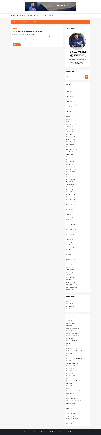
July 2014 (68, 151)
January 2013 (69, 197)
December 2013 (70, 169)
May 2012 (68, 217)
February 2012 (70, 222)
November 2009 (70, 287)
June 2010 (69, 269)
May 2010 (68, 272)
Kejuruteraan (69, 365)
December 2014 (70, 141)
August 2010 (69, 264)
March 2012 (69, 219)
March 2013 (69, 192)
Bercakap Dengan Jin (72, 328)
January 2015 (69, 139)
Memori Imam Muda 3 (72, 380)
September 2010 (70, 262)
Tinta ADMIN (69, 413)
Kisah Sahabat (70, 375)
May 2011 (68, 242)
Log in (68, 301)
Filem (67, 345)
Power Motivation (71, 396)
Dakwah (68, 338)
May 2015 (68, 129)
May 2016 (68, 121)
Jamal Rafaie (16, 34)
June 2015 (69, 126)
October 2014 (70, 146)
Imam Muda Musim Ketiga (73, 358)
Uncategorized (70, 423)
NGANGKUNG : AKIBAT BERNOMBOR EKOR (28, 31)
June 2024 (69, 101)
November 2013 (70, 171)
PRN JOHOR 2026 (71, 398)
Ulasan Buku (69, 421)
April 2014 (68, 159)
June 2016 (69, 119)
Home (13, 15)
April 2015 (68, 131)
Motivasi (15, 28)
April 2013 (68, 189)
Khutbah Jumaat (70, 370)
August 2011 (69, 234)
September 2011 (70, 232)
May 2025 (68, 99)
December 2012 (70, 199)
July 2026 (68, 89)
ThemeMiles (73, 431)
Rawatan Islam (70, 403)
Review (68, 408)
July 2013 (68, 181)
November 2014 (70, 144)
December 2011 (70, 227)
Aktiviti (68, 320)
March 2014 (69, 161)
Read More (16, 44)
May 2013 (68, 187)
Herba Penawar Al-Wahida (73, 350)
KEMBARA (69, 368)
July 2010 (68, 267)
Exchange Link (38, 15)
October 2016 (69, 116)
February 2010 (70, 279)
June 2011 (68, 239)
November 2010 (70, 257)
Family (68, 343)
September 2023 (70, 104)
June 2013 (69, 184)
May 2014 (68, 156)
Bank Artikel (20, 15)
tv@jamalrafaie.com (71, 418)
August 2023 (69, 106)
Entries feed (69, 304)
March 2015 (69, 134)
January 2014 (69, 166)
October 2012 (69, 204)
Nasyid (68, 385)
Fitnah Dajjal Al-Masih (72, 348)
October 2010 (70, 259)
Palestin (68, 388)
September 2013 (70, 176)
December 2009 (70, 284)
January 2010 (69, 282)
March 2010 (69, 277)
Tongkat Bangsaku (71, 416)
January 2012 (69, 224)
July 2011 (68, 237)
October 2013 (69, 174)
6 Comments (33, 34)
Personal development (72, 391)
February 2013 (70, 194)
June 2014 (69, 154)
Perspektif (69, 393)
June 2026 (69, 91)
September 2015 (70, 124)
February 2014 (70, 164)
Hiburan (68, 353)
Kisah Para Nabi (70, 373)
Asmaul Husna (70, 323)
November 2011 (70, 229)
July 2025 (68, 96)
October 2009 (70, 289)
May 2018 (68, 114)
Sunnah (68, 411)
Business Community (71, 335)
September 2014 (70, 149)
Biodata (30, 15)
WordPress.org (70, 309)
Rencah (68, 406)
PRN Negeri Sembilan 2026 (73, 401)
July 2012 (68, 212)
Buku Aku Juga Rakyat (72, 333)
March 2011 (69, 247)
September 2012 (70, 207)
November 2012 (70, 202)
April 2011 (68, 244)
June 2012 (69, 214)
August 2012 (69, 209)
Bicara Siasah (69, 330)
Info (67, 360)
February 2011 (70, 249)
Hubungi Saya (48, 15)
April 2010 (68, 274)
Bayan (68, 325)
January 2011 (69, 252)
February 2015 (70, 136)
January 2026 (69, 94)
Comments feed (70, 306)
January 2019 (69, 109)
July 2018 (68, 111)
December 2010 (70, 254)
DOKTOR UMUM (70, 340)
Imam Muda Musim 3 (72, 355)
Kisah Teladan (70, 378)
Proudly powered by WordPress (49, 431)
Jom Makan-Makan (71, 363)
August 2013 (69, 179)
